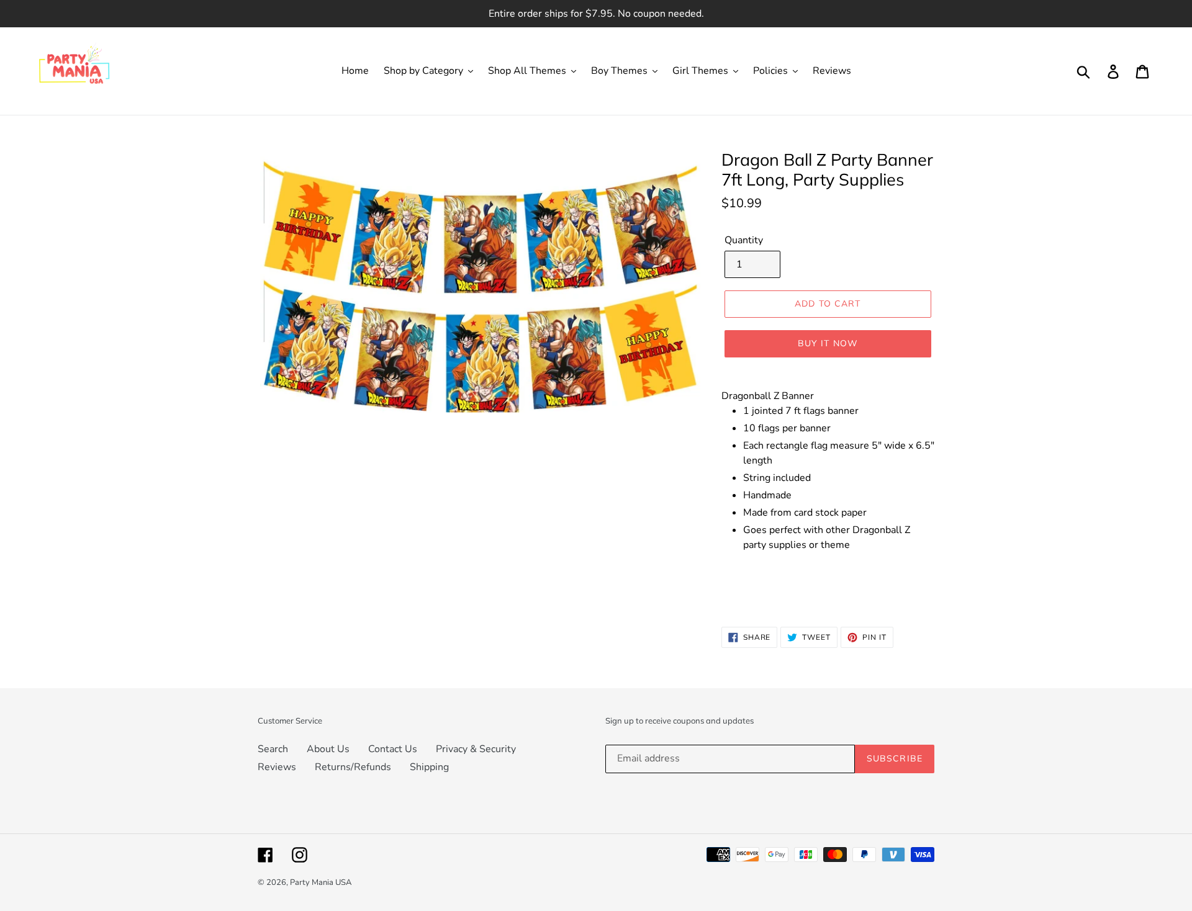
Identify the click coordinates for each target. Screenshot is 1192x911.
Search (273, 749)
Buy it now (828, 343)
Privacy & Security (476, 749)
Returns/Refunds (353, 767)
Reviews (277, 767)
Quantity (744, 240)
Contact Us (392, 749)
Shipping (429, 767)
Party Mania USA (320, 882)
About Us (328, 749)
